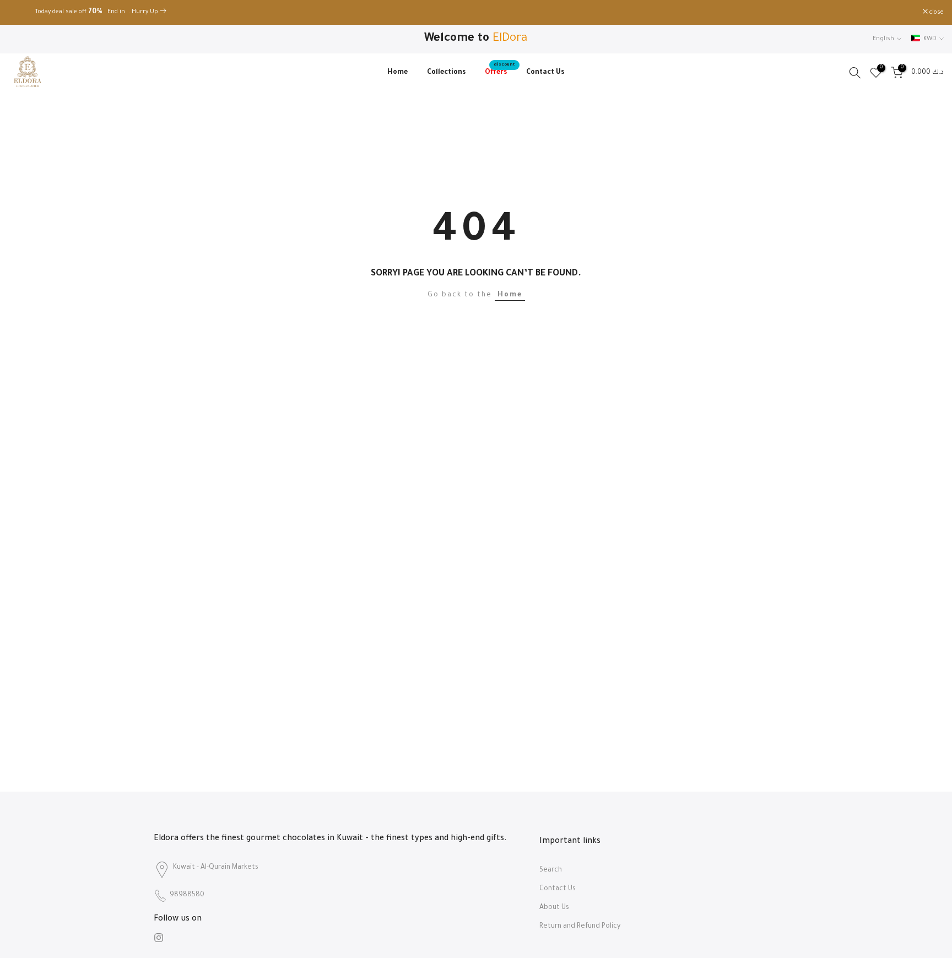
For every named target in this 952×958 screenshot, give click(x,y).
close (21, 12)
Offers (500, 71)
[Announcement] (476, 12)
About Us (554, 908)
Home (397, 73)
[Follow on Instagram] (159, 937)
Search (550, 870)
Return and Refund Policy (579, 926)
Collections (446, 73)
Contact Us (545, 73)
